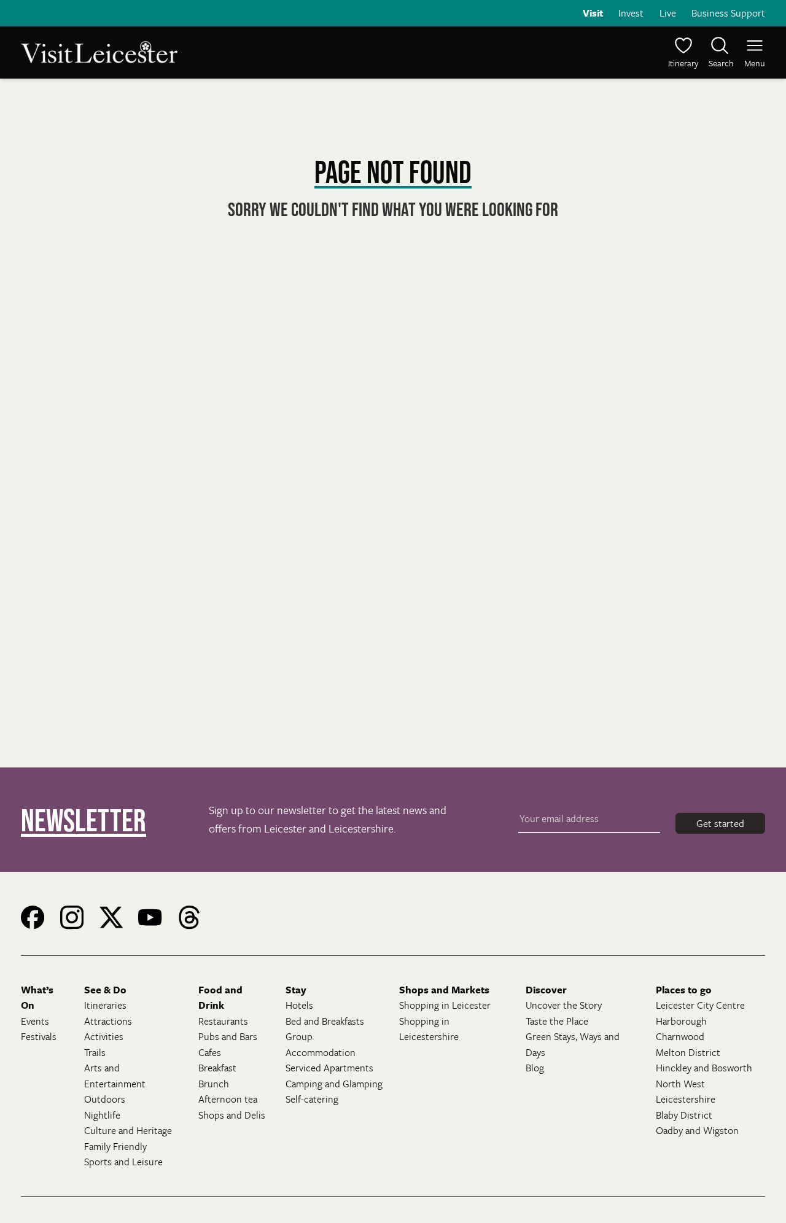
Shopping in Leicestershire (429, 1029)
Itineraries (105, 1005)
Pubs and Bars (227, 1036)
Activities (103, 1036)
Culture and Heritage (128, 1130)
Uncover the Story (564, 1005)
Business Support (728, 13)
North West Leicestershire (685, 1091)
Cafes (209, 1052)
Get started (720, 823)
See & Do (105, 989)
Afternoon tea (227, 1099)
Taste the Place (557, 1021)
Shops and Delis (231, 1115)
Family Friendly (115, 1146)
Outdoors (104, 1099)
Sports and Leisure (123, 1161)
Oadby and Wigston (697, 1130)
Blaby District (684, 1115)
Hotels (299, 1005)
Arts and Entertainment (115, 1075)
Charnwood (680, 1036)
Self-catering (312, 1099)
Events (35, 1021)
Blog (535, 1067)
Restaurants (223, 1021)
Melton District (688, 1052)
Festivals (38, 1036)
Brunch (213, 1083)
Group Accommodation (321, 1044)
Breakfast (217, 1067)
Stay (296, 989)
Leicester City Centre (700, 1005)
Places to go (684, 989)
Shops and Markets (444, 989)
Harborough (681, 1021)
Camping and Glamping (334, 1083)
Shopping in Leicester (445, 1005)
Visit (593, 13)
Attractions (108, 1021)
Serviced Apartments (329, 1067)
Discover (546, 989)
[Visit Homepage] (206, 52)
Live (668, 13)
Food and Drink (220, 997)
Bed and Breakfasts (325, 1021)
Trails (95, 1052)
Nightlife (102, 1115)
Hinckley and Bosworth (704, 1067)
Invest (631, 13)
